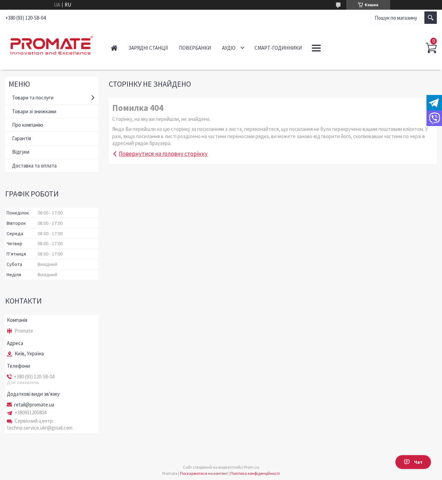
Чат (418, 462)
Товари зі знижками (34, 111)
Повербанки (195, 48)
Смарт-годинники (278, 48)
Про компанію (27, 125)
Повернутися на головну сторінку (163, 153)
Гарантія (21, 138)
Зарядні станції (148, 48)
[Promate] (50, 44)
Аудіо (229, 48)
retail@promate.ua (34, 405)
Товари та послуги (33, 97)
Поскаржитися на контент (204, 473)
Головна (114, 47)
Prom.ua (251, 467)
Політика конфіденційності (255, 473)
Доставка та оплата (34, 165)
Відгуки (20, 151)
